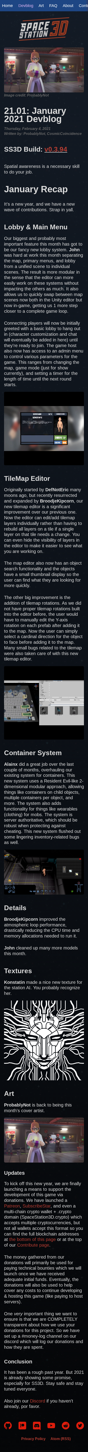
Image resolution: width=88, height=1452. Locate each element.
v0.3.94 (55, 149)
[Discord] (37, 1428)
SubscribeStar (37, 1205)
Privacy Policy (33, 1439)
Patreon (12, 1205)
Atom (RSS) (61, 1439)
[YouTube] (51, 1427)
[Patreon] (22, 1427)
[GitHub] (8, 1427)
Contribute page (33, 1245)
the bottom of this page (32, 1239)
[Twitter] (80, 1427)
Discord (37, 1400)
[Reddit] (65, 1427)
